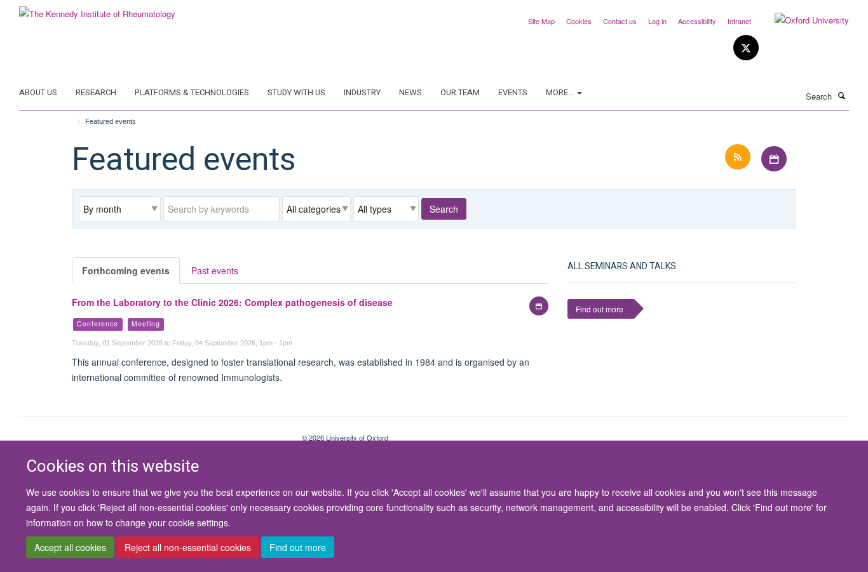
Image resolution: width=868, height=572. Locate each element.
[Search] (842, 95)
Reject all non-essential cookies (188, 547)
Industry (362, 92)
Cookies (579, 21)
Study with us (296, 92)
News (410, 92)
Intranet (739, 21)
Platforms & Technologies (192, 92)
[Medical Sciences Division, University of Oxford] (151, 433)
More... (561, 92)
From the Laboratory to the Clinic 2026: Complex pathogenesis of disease (232, 302)
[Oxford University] (802, 20)
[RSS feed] (739, 157)
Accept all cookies (70, 547)
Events (512, 92)
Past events (214, 270)
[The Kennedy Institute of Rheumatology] (97, 9)
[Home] (73, 121)
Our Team (460, 92)
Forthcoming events (126, 270)
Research (96, 92)
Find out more (297, 547)
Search (444, 209)
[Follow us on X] (746, 48)
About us (38, 92)
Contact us (620, 21)
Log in (657, 21)
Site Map (541, 21)
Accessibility (697, 21)
